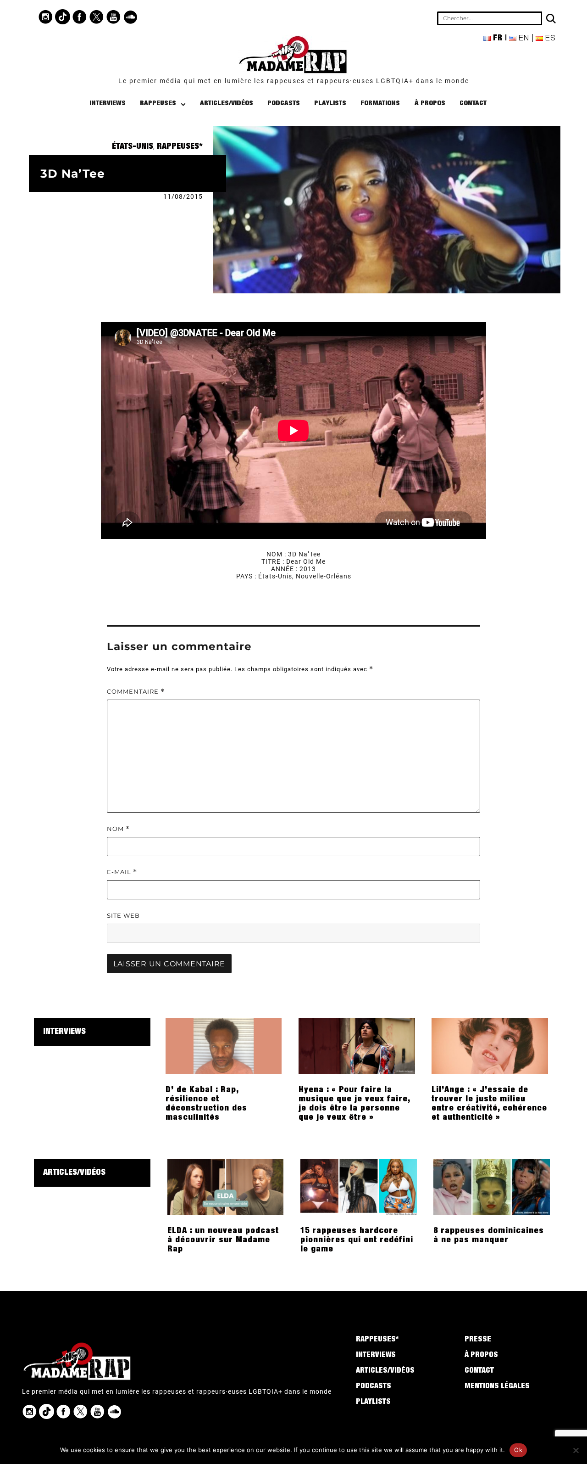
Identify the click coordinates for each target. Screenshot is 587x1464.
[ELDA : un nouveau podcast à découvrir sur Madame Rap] (225, 1186)
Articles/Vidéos (226, 103)
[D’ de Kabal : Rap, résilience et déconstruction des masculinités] (224, 1045)
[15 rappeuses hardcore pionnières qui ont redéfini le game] (358, 1186)
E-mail (122, 872)
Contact (473, 103)
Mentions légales (497, 1387)
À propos (430, 103)
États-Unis (132, 147)
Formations (380, 103)
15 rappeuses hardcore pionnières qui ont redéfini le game (356, 1240)
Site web (123, 915)
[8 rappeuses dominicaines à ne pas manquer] (491, 1186)
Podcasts (283, 103)
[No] (575, 1450)
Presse (478, 1340)
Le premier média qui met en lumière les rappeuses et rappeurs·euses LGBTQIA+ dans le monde (293, 80)
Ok (518, 1449)
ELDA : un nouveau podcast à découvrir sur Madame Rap (223, 1240)
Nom (118, 829)
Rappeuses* (180, 147)
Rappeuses (158, 103)
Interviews (107, 103)
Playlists (330, 103)
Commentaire (136, 692)
